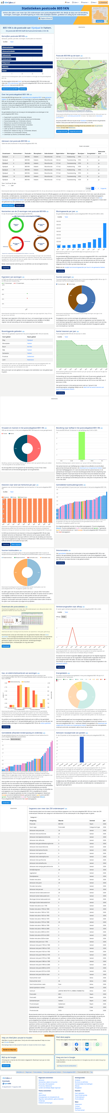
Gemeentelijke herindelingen (83, 1084)
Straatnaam (6, 153)
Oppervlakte (60, 153)
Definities (23, 89)
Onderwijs (6, 802)
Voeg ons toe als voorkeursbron (67, 1066)
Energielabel (91, 153)
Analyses (77, 1080)
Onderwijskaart (79, 1097)
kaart (19, 81)
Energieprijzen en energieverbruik (49, 1097)
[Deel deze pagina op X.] (76, 1049)
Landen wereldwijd (44, 1088)
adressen (7, 85)
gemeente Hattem (61, 663)
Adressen (41, 1080)
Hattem (29, 343)
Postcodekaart (79, 1099)
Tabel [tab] (11, 42)
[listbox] (63, 616)
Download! (6, 646)
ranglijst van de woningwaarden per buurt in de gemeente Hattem (85, 267)
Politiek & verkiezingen (45, 1103)
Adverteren (78, 1104)
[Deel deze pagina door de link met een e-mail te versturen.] (66, 1044)
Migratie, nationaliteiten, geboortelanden (51, 1099)
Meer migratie (16, 544)
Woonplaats (37, 153)
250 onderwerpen (13, 83)
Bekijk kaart (100, 21)
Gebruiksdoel (48, 153)
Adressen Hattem (8, 205)
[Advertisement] (81, 40)
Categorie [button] (33, 817)
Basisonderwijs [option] (15, 739)
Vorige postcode (62, 131)
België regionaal (55, 1088)
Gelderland (30, 356)
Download (104, 2)
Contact (77, 1106)
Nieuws (77, 1086)
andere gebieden (46, 723)
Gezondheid (42, 1095)
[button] (26, 36)
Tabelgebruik (20, 205)
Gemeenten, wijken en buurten (48, 1082)
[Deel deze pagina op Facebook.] (76, 1044)
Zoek (68, 2)
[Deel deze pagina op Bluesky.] (87, 1049)
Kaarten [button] (84, 2)
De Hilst (29, 347)
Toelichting (6, 268)
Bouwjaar (81, 153)
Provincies (42, 1086)
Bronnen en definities (81, 1082)
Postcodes (42, 1084)
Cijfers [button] (76, 2)
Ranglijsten (78, 1088)
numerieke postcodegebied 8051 (32, 97)
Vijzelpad (35, 27)
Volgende (103, 188)
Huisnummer (17, 153)
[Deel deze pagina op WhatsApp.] (97, 1044)
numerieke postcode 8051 (74, 116)
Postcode (28, 153)
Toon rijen (8, 185)
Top (91, 1072)
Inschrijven (6, 1066)
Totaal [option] (63, 617)
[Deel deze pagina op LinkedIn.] (87, 1044)
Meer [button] (94, 2)
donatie (6, 1042)
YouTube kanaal (80, 1110)
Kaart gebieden (79, 1093)
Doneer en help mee (9, 1050)
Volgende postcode (75, 131)
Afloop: (58, 617)
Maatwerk (78, 1108)
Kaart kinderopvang (81, 1095)
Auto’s (40, 1093)
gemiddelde (62, 553)
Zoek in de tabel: (84, 146)
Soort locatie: (6, 739)
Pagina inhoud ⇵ (46, 18)
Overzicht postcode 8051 (10, 89)
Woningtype (71, 153)
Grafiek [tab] (5, 42)
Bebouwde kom (101, 152)
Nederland (72, 128)
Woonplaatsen (50, 1084)
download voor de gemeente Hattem (91, 468)
